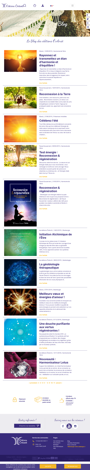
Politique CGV (17, 459)
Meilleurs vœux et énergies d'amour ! (52, 295)
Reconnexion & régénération (49, 189)
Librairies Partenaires (73, 443)
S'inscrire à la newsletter (27, 426)
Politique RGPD (10, 457)
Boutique (55, 444)
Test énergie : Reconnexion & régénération (49, 156)
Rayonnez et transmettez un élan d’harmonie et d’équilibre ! (53, 60)
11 (54, 383)
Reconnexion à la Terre (54, 94)
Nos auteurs (56, 442)
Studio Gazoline (79, 459)
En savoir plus (72, 466)
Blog (68, 441)
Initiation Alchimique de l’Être (55, 236)
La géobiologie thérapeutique (49, 266)
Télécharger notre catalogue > (76, 446)
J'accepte (48, 466)
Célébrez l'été (48, 120)
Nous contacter (71, 444)
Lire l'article (43, 83)
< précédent (33, 383)
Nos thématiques (58, 446)
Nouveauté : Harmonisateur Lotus (53, 360)
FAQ (54, 448)
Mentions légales (21, 457)
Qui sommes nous (58, 441)
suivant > (59, 383)
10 (52, 383)
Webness (70, 459)
